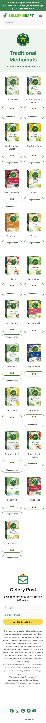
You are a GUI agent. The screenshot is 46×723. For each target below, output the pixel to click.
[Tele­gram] (29, 711)
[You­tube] (34, 711)
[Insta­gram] (17, 711)
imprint (22, 680)
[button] (40, 15)
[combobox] (23, 22)
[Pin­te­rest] (23, 711)
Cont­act (29, 680)
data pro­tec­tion (13, 680)
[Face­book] (12, 711)
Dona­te (35, 680)
